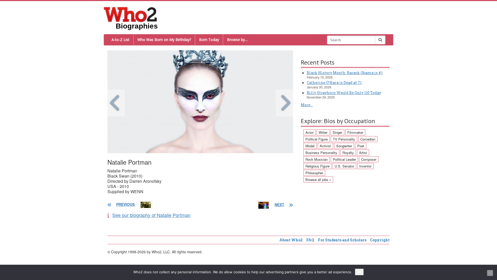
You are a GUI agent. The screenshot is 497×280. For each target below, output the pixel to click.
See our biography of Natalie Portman (151, 215)
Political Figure (316, 139)
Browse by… (237, 39)
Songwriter (344, 145)
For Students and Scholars (342, 239)
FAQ (310, 239)
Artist (363, 152)
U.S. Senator (344, 166)
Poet (360, 145)
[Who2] (130, 14)
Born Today (209, 39)
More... (307, 104)
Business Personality (321, 152)
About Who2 (291, 239)
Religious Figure (317, 166)
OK (359, 272)
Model (310, 145)
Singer (337, 132)
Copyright (380, 239)
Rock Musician (316, 159)
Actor (309, 132)
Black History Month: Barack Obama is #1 (345, 72)
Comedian (367, 139)
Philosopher (314, 172)
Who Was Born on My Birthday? (164, 39)
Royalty (348, 152)
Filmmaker (355, 132)
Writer (323, 132)
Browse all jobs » (318, 179)
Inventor (365, 166)
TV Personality (344, 139)
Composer (368, 159)
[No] (490, 273)
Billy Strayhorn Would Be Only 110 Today (344, 92)
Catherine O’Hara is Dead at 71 (334, 82)
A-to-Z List (120, 39)
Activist (325, 145)
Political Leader (344, 159)
